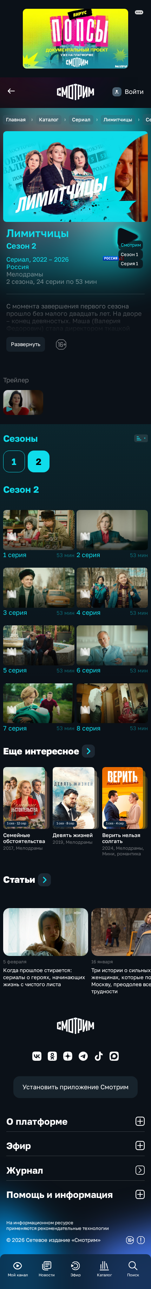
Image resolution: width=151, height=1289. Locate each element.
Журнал (24, 1170)
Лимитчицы (118, 119)
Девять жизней (73, 835)
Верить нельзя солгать (121, 838)
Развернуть (25, 344)
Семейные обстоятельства (24, 838)
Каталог (48, 119)
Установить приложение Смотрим (75, 1087)
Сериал (81, 119)
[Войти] (117, 91)
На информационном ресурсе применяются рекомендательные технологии (57, 1225)
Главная (16, 119)
